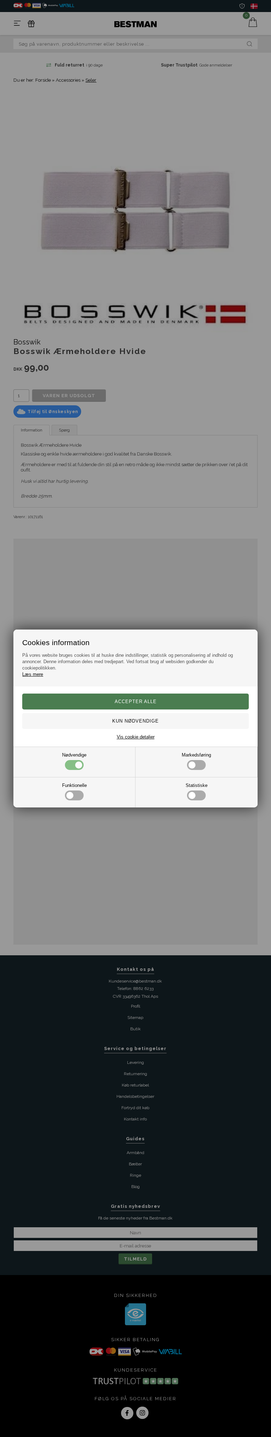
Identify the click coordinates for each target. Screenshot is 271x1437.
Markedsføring (196, 755)
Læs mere (32, 674)
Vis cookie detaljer (136, 737)
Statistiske (196, 785)
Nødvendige (74, 755)
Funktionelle (74, 785)
